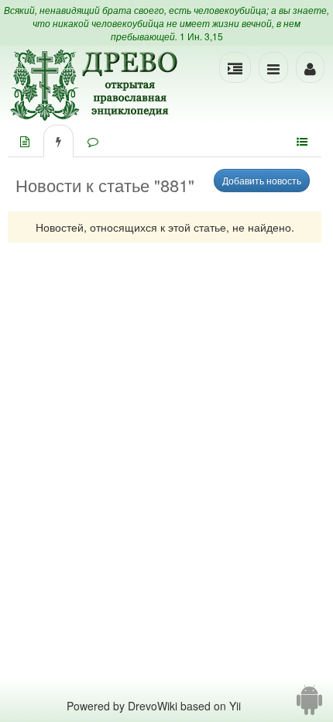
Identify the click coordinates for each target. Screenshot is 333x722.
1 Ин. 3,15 (201, 36)
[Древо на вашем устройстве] (309, 705)
